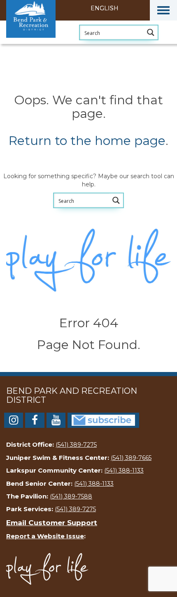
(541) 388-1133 (124, 470)
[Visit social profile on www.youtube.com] (56, 421)
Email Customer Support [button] (51, 523)
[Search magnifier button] (151, 32)
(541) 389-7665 (131, 458)
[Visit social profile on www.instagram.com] (13, 421)
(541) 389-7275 (76, 444)
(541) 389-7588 (71, 496)
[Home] (47, 43)
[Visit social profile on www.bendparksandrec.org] (103, 419)
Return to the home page (87, 140)
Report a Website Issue (45, 536)
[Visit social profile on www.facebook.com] (34, 421)
